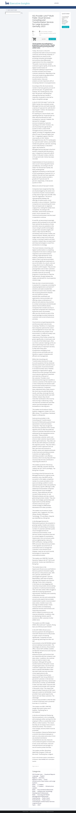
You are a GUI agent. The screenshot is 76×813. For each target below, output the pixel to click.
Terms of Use (25, 811)
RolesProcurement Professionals (42, 789)
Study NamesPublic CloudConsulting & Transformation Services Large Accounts (43, 801)
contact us (44, 759)
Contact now (65, 27)
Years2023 (36, 805)
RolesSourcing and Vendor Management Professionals (41, 795)
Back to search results (12, 10)
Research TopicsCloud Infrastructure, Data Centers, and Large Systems (43, 781)
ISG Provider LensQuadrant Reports (43, 774)
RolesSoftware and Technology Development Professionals (42, 792)
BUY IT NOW (52, 39)
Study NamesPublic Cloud (41, 798)
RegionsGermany (38, 778)
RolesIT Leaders (38, 784)
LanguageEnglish (38, 776)
